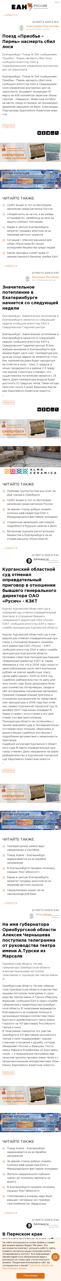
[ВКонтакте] (39, 133)
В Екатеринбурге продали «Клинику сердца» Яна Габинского (31, 870)
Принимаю (30, 1276)
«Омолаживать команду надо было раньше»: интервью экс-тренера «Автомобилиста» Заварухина (29, 1200)
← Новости (9, 15)
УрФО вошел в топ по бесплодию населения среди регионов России (30, 207)
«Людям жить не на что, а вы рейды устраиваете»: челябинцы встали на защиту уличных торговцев (30, 218)
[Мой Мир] (52, 133)
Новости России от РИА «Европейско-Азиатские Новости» (22, 7)
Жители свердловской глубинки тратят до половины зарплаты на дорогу (28, 1178)
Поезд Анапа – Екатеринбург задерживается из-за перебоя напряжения (26, 859)
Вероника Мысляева (45, 277)
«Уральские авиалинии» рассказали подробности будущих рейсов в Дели (32, 524)
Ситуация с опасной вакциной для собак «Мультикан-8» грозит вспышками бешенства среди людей (31, 244)
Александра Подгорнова (42, 26)
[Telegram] (48, 133)
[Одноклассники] (44, 133)
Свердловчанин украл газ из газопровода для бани (25, 892)
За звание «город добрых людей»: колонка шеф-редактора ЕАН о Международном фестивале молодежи (32, 513)
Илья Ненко (43, 914)
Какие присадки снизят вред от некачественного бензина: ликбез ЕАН (32, 255)
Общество (8, 126)
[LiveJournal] (57, 133)
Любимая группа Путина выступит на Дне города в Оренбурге (31, 493)
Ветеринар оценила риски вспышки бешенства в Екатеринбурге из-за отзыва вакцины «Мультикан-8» (30, 535)
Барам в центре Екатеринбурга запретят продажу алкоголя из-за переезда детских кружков (29, 231)
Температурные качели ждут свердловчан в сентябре (26, 848)
